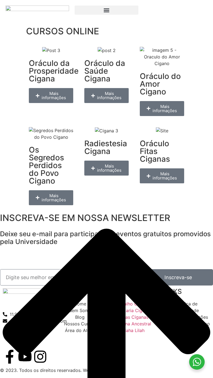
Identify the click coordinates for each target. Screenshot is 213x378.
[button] (106, 10)
